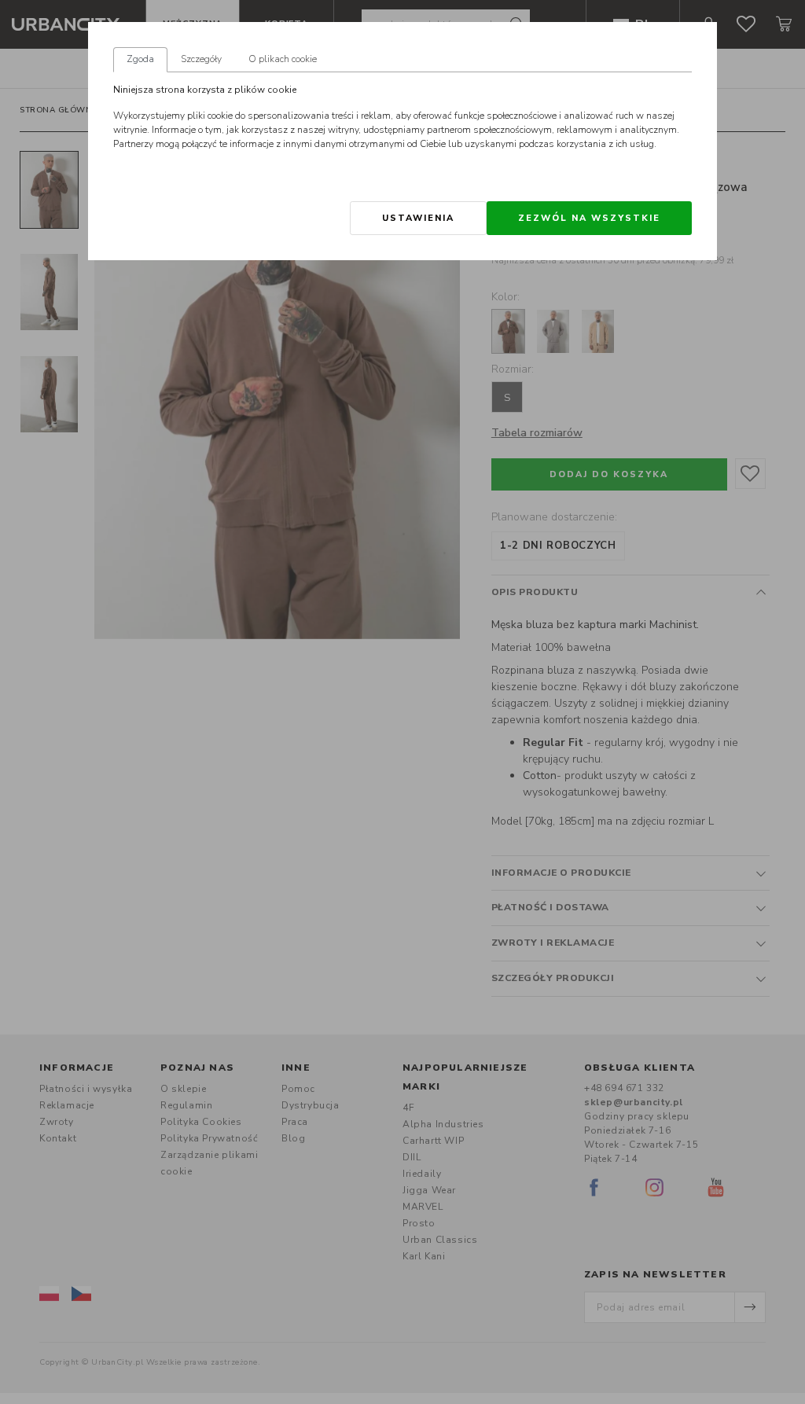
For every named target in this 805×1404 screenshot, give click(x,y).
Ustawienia (418, 218)
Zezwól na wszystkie (589, 218)
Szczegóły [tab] (201, 59)
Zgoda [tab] (140, 59)
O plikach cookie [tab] (282, 59)
